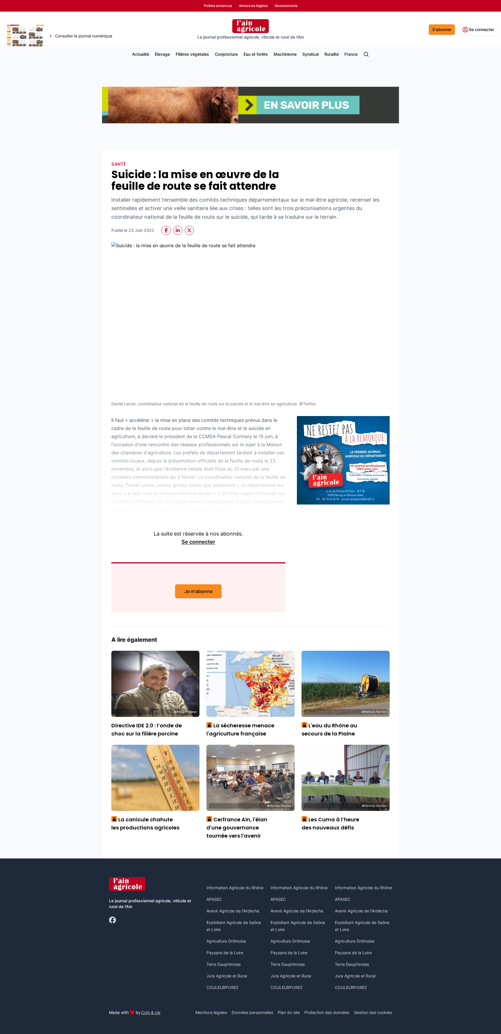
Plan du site (289, 1012)
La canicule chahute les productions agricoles (145, 823)
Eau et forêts (256, 54)
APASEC (214, 899)
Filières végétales (192, 54)
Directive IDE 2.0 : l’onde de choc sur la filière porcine (146, 729)
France (350, 54)
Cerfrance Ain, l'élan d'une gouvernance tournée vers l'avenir (236, 827)
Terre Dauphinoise (223, 964)
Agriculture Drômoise (226, 941)
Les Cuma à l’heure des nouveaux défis (330, 823)
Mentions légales (211, 1012)
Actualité (140, 54)
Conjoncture (226, 54)
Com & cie (150, 1012)
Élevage (162, 54)
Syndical (310, 54)
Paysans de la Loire (224, 952)
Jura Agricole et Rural (226, 975)
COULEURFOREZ (222, 987)
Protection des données (326, 1012)
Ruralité (331, 54)
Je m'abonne (198, 591)
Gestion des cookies (373, 1012)
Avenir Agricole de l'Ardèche (232, 910)
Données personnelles (252, 1012)
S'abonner (441, 29)
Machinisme (285, 54)
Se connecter (198, 542)
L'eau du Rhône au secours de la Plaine (329, 729)
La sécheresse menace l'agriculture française (240, 729)
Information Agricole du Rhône (235, 887)
